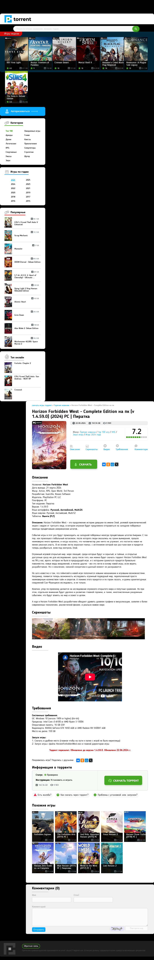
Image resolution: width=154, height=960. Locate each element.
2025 (28, 180)
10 (146, 437)
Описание (75, 449)
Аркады (9, 135)
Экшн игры (78, 435)
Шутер (27, 156)
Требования (122, 449)
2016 (13, 201)
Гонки (27, 135)
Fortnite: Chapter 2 (22, 363)
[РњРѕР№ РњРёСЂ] (112, 464)
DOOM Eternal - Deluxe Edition (27, 261)
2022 (13, 188)
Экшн (8, 161)
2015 (28, 201)
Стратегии (29, 152)
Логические (11, 144)
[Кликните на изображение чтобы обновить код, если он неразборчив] (117, 929)
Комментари (141, 449)
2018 (13, 197)
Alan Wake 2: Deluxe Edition (26, 327)
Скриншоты (92, 449)
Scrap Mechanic (26, 234)
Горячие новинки (88, 432)
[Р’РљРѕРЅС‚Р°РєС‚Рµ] (104, 464)
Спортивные (11, 152)
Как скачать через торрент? (74, 795)
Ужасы (9, 156)
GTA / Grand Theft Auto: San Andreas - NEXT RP (26, 378)
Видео (106, 449)
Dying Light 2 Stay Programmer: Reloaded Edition (26, 288)
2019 (28, 193)
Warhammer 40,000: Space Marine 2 (26, 341)
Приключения (30, 144)
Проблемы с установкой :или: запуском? (117, 795)
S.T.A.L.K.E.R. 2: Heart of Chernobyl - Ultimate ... (26, 275)
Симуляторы (30, 148)
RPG (7, 148)
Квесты (27, 139)
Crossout (18, 390)
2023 (28, 184)
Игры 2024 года (93, 435)
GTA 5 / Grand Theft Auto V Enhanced (26, 222)
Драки (8, 139)
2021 (28, 188)
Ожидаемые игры (32, 131)
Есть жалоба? (44, 795)
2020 (13, 193)
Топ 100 (9, 131)
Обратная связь (31, 946)
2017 (28, 197)
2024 (13, 184)
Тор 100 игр (103, 432)
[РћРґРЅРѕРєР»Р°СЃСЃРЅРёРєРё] (108, 464)
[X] (116, 464)
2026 (13, 180)
